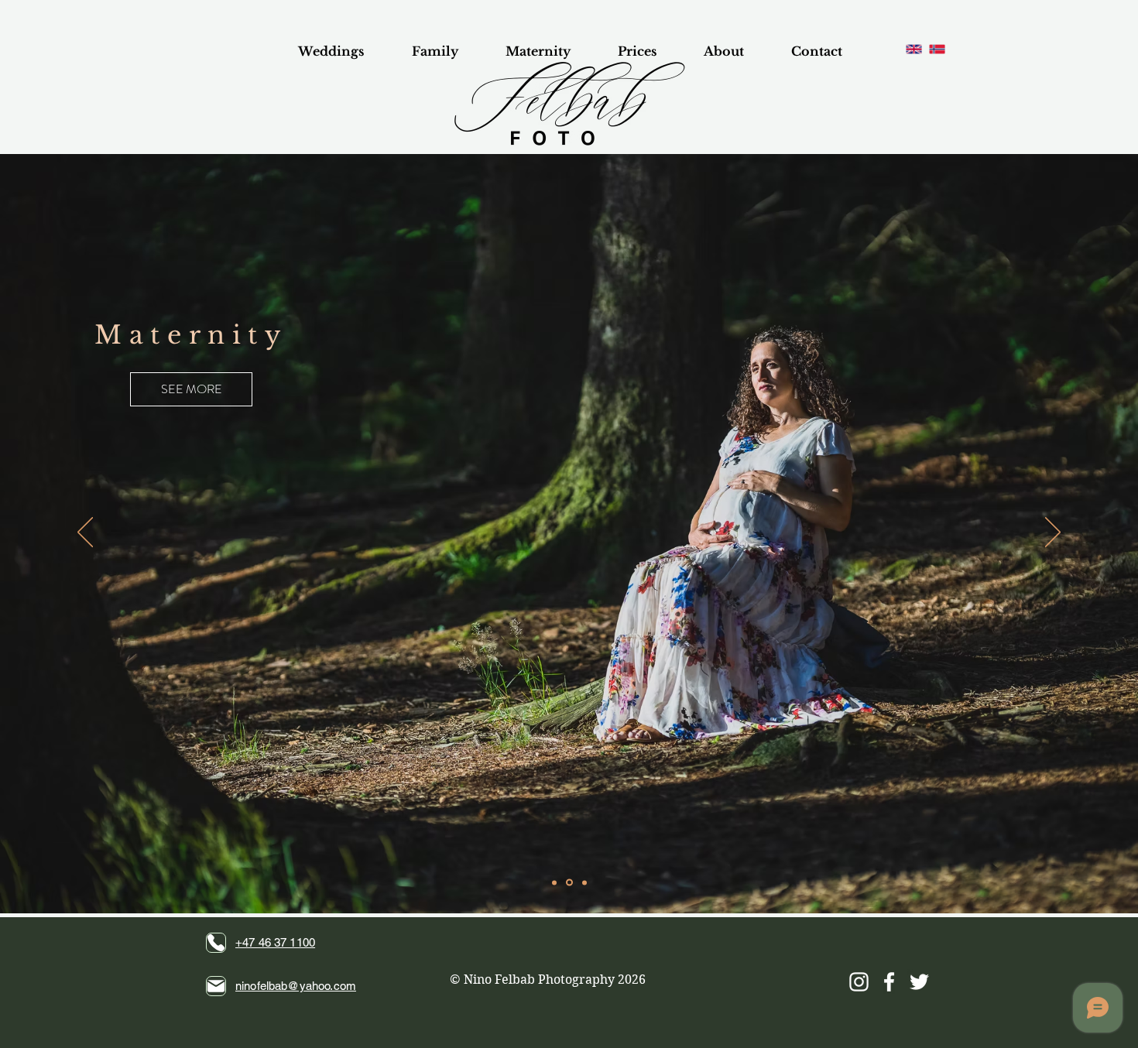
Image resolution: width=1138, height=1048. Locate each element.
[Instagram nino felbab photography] (859, 982)
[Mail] (216, 986)
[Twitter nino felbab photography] (919, 982)
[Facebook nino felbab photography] (889, 982)
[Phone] (216, 943)
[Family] (554, 882)
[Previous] (85, 533)
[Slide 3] (584, 882)
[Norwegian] (936, 49)
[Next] (1053, 533)
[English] (914, 49)
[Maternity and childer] (569, 882)
